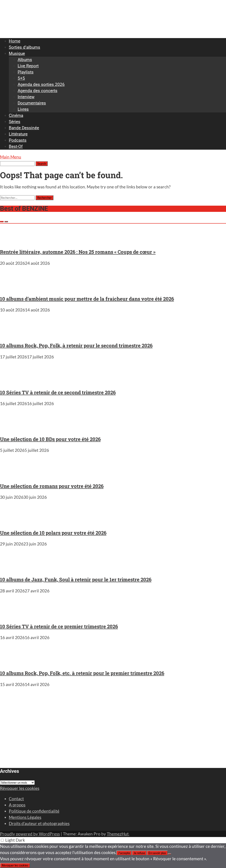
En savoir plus (157, 853)
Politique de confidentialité (34, 811)
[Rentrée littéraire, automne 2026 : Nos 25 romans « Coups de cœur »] (13, 240)
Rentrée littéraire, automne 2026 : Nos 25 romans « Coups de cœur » (78, 252)
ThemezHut (118, 833)
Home (14, 41)
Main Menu (10, 156)
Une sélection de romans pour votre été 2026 (52, 486)
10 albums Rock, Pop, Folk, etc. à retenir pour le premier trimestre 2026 (82, 673)
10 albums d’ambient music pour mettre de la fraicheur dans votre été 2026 (87, 299)
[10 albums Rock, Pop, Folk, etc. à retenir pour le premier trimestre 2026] (13, 662)
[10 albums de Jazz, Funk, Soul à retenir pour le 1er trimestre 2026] (13, 568)
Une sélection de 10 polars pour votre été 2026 (53, 533)
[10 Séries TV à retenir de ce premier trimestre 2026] (13, 615)
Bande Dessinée (24, 127)
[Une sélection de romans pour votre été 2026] (13, 474)
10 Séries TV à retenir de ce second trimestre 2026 (58, 392)
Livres (23, 109)
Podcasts (17, 140)
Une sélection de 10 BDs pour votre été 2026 (50, 439)
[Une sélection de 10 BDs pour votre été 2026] (13, 428)
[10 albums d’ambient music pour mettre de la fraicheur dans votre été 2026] (13, 287)
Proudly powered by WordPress (30, 833)
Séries (14, 121)
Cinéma (16, 115)
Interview (26, 96)
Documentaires (32, 103)
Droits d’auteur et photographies (39, 823)
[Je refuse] (169, 854)
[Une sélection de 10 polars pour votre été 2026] (13, 521)
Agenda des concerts (37, 90)
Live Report (28, 65)
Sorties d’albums (24, 47)
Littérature (18, 134)
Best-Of (16, 146)
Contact (16, 798)
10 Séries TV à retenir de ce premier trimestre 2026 (59, 626)
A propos (17, 804)
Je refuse (139, 853)
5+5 (21, 78)
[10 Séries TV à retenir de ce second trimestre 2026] (13, 381)
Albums (25, 59)
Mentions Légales (25, 817)
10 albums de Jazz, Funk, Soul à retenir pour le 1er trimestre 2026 (75, 579)
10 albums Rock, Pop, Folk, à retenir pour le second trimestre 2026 (76, 345)
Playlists (26, 72)
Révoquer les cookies (19, 788)
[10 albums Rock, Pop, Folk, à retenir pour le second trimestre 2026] (13, 334)
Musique (17, 53)
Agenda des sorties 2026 (41, 84)
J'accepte (124, 853)
